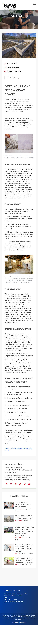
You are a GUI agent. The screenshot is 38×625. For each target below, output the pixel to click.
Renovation (11, 63)
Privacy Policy (14, 618)
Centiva (22, 622)
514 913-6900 (12, 599)
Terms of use (24, 618)
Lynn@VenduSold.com (15, 602)
